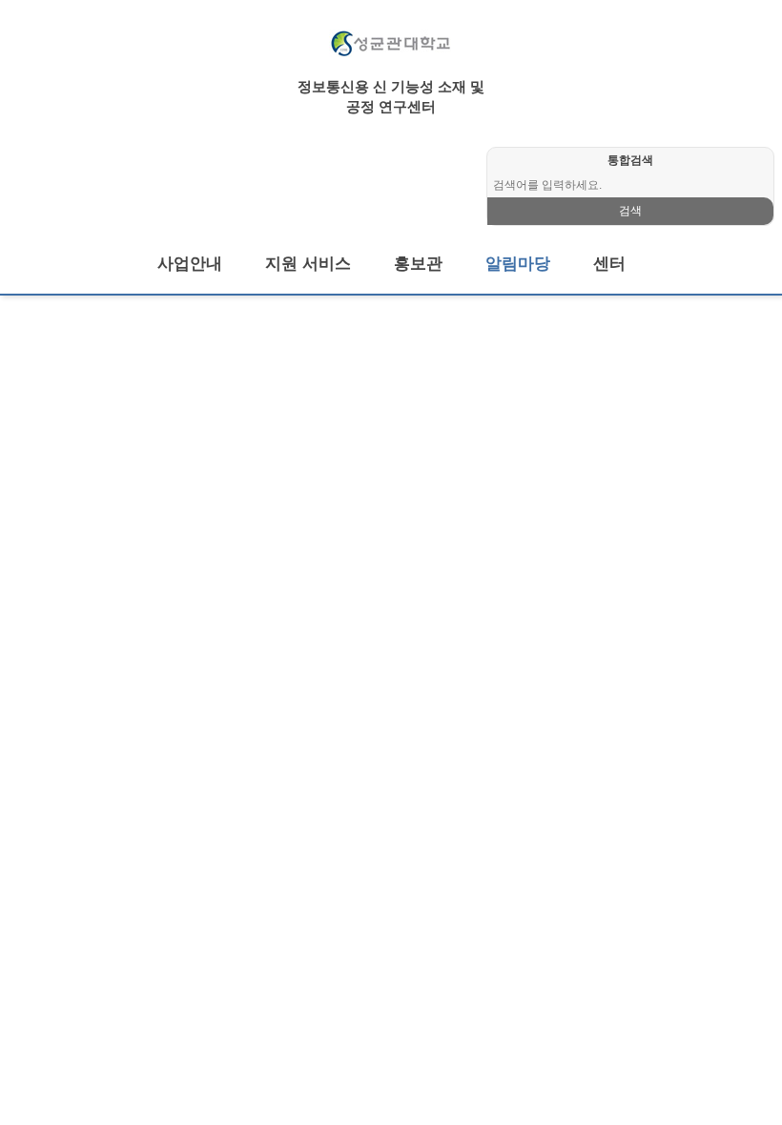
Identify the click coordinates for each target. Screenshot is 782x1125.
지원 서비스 (308, 264)
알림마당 (517, 264)
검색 (630, 210)
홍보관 (418, 264)
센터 (609, 264)
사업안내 (189, 264)
